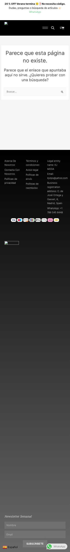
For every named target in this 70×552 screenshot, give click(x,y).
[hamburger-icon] (45, 27)
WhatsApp (35, 11)
